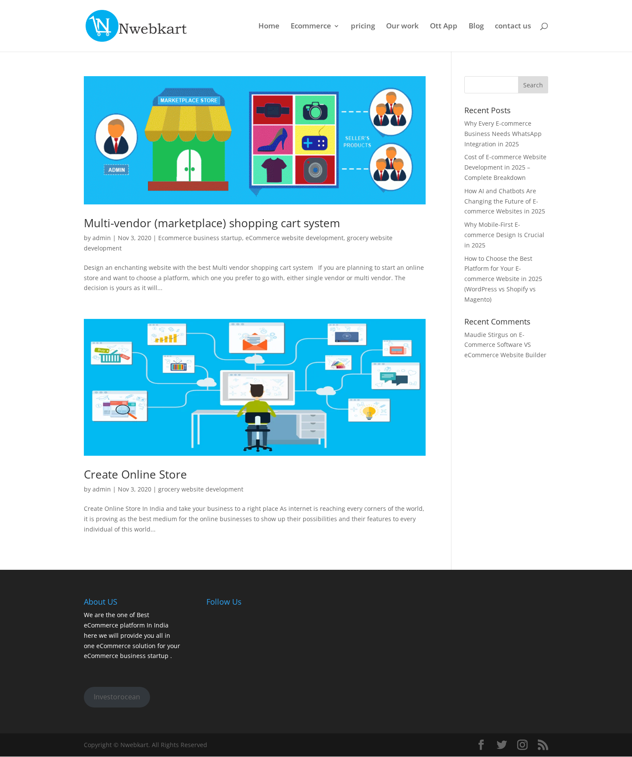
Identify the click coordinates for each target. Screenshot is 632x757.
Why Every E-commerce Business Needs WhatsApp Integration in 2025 (503, 133)
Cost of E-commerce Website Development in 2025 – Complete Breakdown (505, 167)
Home (268, 27)
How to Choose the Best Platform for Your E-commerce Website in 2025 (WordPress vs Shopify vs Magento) (503, 278)
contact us (513, 27)
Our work (402, 27)
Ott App (443, 27)
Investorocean (117, 696)
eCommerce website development (294, 238)
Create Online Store (135, 474)
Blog (476, 27)
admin (101, 238)
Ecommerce (311, 27)
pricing (363, 27)
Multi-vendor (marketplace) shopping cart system (212, 223)
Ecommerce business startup (200, 238)
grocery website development (200, 489)
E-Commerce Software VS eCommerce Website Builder (505, 345)
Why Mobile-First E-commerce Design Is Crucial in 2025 (504, 234)
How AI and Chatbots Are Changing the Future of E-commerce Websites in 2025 (504, 201)
